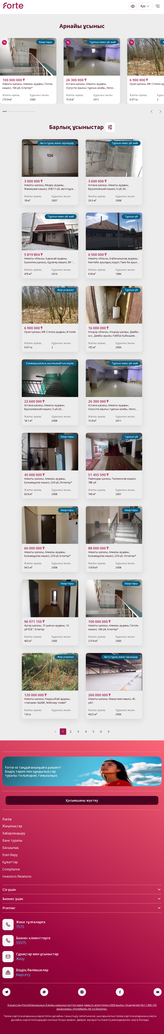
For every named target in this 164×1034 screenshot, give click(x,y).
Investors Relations (16, 876)
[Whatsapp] (44, 992)
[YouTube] (158, 992)
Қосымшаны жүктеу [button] (82, 800)
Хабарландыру (13, 833)
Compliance (11, 869)
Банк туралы (12, 840)
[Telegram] (6, 992)
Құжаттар (10, 862)
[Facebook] (120, 992)
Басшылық (10, 847)
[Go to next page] (108, 731)
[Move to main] (13, 6)
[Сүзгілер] (110, 127)
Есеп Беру (10, 855)
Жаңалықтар (12, 826)
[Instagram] (82, 992)
